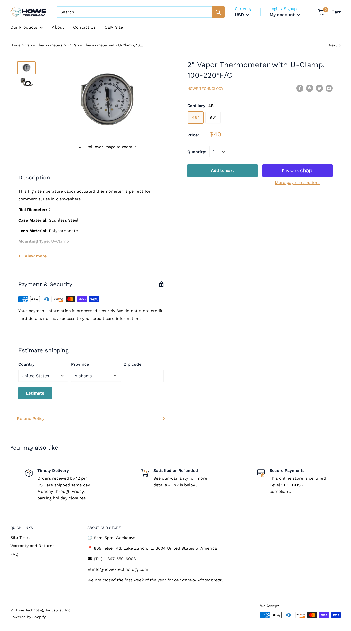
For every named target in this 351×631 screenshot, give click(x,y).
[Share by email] (329, 88)
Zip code (132, 364)
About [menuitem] (58, 27)
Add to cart (222, 170)
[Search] (218, 12)
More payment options (297, 182)
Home (15, 45)
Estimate (35, 393)
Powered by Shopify (28, 617)
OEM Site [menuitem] (114, 27)
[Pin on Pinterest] (309, 88)
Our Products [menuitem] (23, 27)
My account (283, 14)
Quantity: (196, 151)
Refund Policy (30, 418)
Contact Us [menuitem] (84, 27)
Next (333, 45)
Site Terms (20, 537)
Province (80, 364)
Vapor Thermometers (43, 45)
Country (26, 364)
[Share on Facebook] (299, 88)
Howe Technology (205, 88)
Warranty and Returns (32, 545)
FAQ (14, 554)
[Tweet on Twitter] (319, 88)
